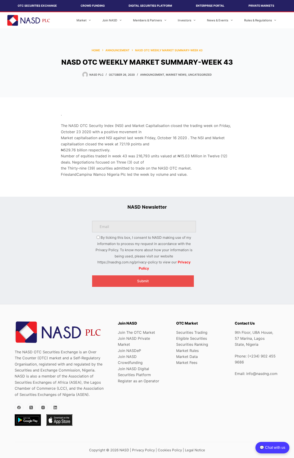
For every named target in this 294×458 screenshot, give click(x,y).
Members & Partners (147, 20)
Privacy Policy (143, 450)
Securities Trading (191, 332)
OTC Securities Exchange (37, 5)
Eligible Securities (191, 338)
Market (81, 20)
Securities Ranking (192, 344)
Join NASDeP (129, 350)
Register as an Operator (138, 381)
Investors (184, 20)
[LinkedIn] (55, 407)
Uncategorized (200, 74)
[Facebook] (19, 407)
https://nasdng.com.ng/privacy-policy (127, 262)
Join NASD (109, 20)
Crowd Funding (93, 5)
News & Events (217, 20)
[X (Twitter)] (31, 407)
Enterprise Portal (210, 5)
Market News (176, 74)
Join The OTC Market (136, 332)
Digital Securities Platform (150, 5)
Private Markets (261, 5)
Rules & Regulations (258, 20)
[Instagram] (43, 407)
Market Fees (186, 362)
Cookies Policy (170, 450)
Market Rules (187, 350)
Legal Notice (195, 450)
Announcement (152, 74)
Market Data (187, 356)
